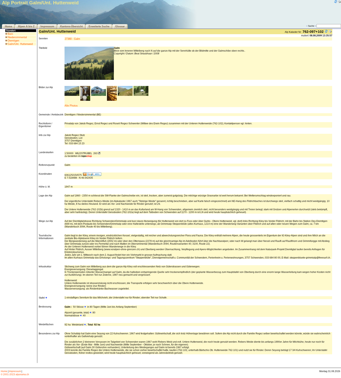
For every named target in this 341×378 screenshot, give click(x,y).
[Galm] (72, 94)
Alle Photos (71, 105)
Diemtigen (13, 40)
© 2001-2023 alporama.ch (15, 374)
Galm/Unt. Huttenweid (20, 43)
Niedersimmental (17, 37)
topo (86, 156)
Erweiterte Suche (99, 26)
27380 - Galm (72, 38)
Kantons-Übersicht (71, 26)
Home (8, 26)
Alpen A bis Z (26, 26)
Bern (10, 33)
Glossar (120, 26)
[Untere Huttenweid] (141, 94)
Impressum (47, 26)
